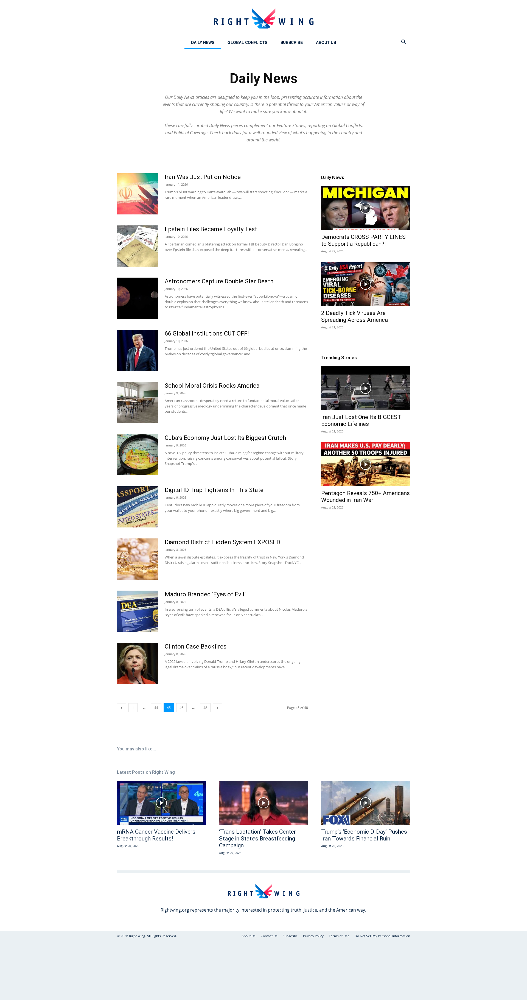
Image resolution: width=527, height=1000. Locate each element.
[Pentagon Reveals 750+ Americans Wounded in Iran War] (365, 464)
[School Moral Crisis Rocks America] (137, 402)
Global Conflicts (247, 42)
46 (181, 707)
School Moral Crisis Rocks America (212, 385)
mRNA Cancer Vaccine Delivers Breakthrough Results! (156, 835)
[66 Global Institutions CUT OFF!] (137, 350)
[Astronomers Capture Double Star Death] (137, 298)
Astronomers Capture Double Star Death (219, 281)
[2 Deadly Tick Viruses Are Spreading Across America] (365, 284)
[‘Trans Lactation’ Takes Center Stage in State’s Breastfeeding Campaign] (263, 803)
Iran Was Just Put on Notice (203, 177)
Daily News (202, 42)
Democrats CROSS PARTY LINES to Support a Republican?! (363, 240)
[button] (403, 42)
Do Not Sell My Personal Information (382, 936)
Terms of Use (339, 936)
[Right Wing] (263, 18)
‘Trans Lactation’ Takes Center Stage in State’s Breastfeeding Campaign (257, 838)
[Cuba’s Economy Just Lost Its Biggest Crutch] (137, 454)
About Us (326, 42)
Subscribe (292, 42)
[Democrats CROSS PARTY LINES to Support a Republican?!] (365, 208)
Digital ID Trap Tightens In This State (214, 490)
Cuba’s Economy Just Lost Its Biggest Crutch (225, 437)
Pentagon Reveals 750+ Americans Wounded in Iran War (365, 496)
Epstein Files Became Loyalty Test (211, 229)
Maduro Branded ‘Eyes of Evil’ (205, 594)
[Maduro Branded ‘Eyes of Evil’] (137, 611)
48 (205, 707)
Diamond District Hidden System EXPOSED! (223, 542)
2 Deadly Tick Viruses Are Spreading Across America (354, 316)
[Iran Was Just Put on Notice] (137, 193)
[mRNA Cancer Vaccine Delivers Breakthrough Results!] (161, 803)
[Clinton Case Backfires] (137, 663)
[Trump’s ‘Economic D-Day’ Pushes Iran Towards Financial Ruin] (365, 803)
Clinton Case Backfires (195, 646)
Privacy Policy (313, 936)
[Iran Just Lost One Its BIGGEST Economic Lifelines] (365, 388)
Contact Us (269, 936)
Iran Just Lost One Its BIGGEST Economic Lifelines (361, 420)
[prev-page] (121, 707)
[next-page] (217, 707)
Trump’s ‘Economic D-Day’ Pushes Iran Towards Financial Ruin (364, 835)
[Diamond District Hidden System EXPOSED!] (137, 559)
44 (156, 707)
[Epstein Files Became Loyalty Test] (137, 246)
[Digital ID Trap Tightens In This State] (137, 506)
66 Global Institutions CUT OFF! (207, 333)
